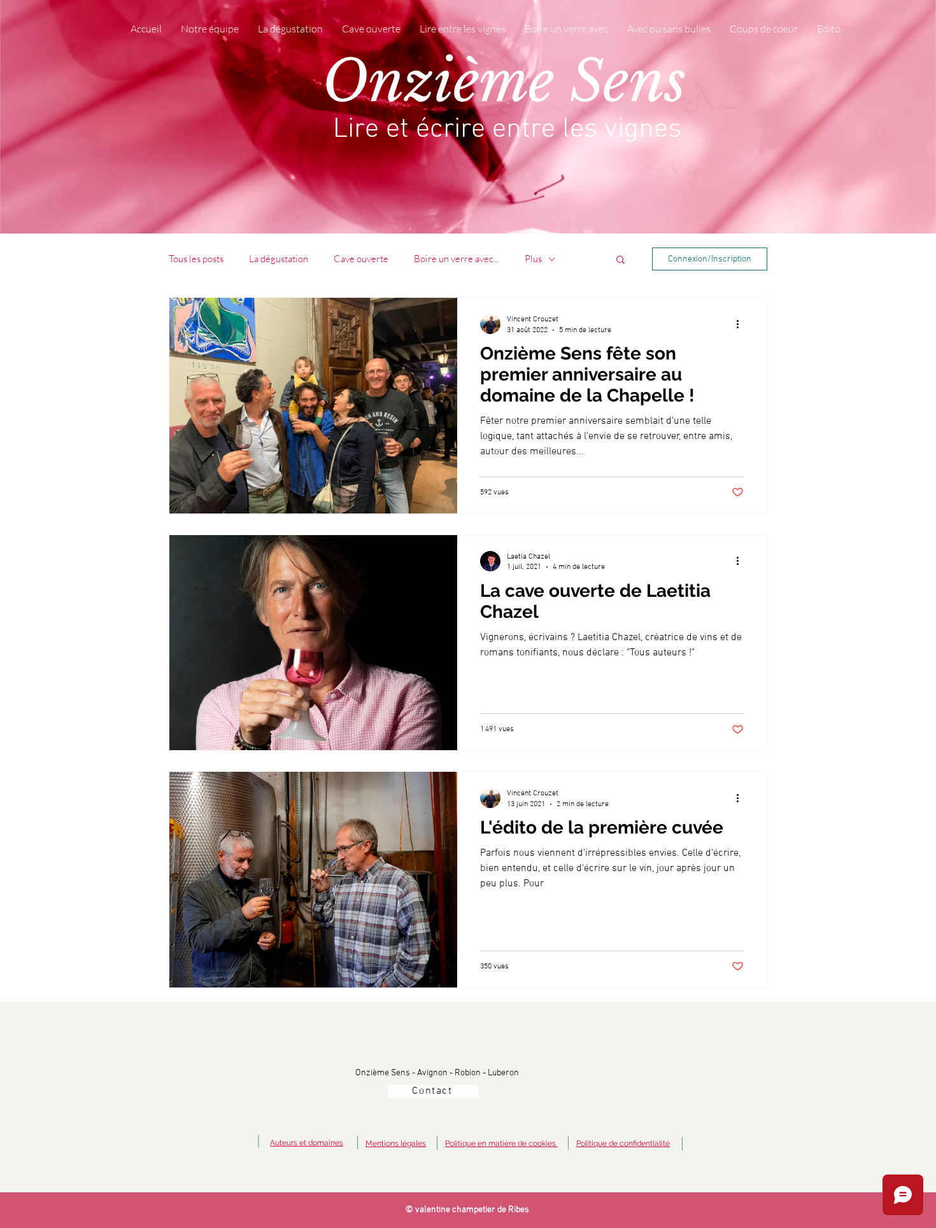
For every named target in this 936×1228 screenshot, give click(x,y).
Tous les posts (196, 259)
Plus (533, 259)
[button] (620, 260)
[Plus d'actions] (741, 323)
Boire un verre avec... (456, 259)
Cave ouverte (361, 259)
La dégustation (278, 259)
